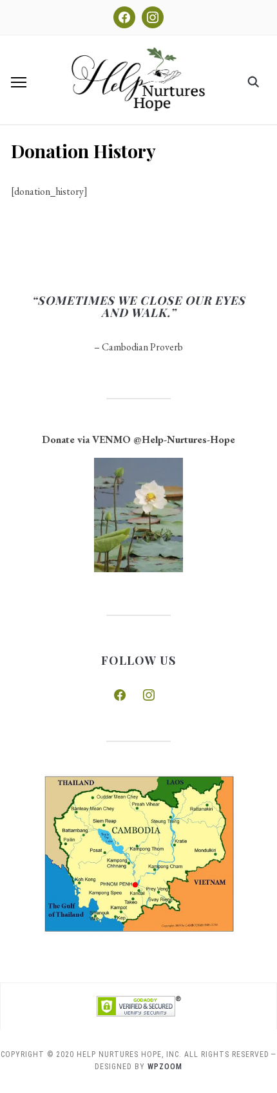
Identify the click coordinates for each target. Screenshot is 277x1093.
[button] (18, 82)
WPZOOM (165, 1066)
